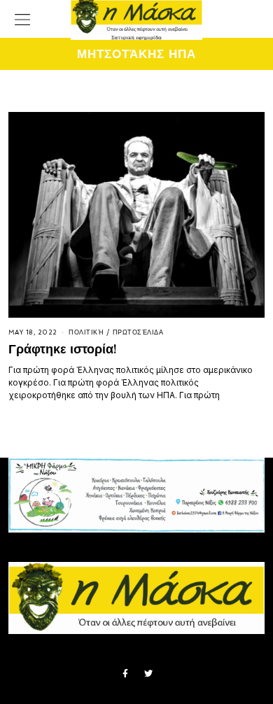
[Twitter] (148, 673)
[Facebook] (125, 673)
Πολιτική (86, 332)
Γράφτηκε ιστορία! (62, 349)
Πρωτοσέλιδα (138, 332)
